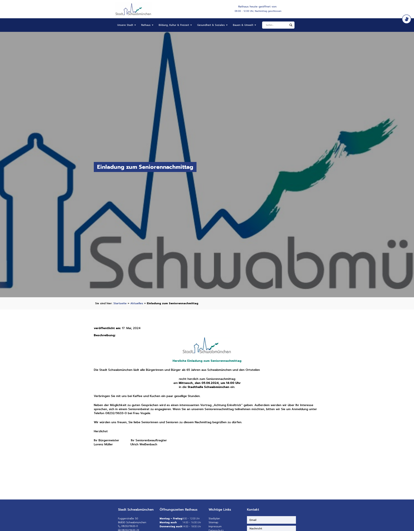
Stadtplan (214, 518)
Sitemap (213, 522)
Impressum (215, 526)
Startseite (120, 303)
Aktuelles (136, 303)
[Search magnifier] (291, 25)
